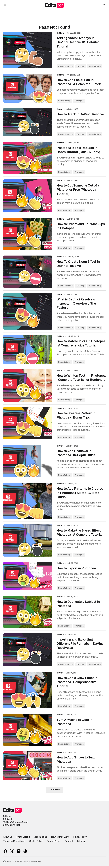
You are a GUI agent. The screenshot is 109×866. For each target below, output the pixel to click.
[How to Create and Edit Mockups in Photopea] (27, 234)
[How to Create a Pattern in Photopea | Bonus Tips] (27, 423)
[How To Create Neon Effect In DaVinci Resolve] (27, 271)
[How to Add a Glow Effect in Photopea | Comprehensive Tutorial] (27, 690)
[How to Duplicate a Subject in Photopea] (27, 612)
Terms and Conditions (14, 841)
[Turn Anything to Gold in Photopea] (27, 730)
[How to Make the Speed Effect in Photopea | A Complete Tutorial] (27, 540)
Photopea (79, 100)
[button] (4, 5)
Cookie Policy (36, 841)
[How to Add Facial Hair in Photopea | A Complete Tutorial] (27, 88)
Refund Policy (53, 841)
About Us (7, 836)
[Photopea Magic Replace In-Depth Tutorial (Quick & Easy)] (27, 158)
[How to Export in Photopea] (27, 576)
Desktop (80, 66)
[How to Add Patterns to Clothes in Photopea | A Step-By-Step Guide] (27, 501)
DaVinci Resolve (65, 66)
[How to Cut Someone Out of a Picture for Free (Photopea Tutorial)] (27, 195)
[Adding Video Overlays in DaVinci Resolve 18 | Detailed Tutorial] (27, 50)
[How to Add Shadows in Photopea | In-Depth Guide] (27, 461)
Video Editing (95, 66)
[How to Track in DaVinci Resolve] (27, 122)
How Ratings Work (60, 836)
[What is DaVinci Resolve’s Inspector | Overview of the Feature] (27, 311)
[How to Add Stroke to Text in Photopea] (27, 765)
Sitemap (81, 841)
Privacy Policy (80, 836)
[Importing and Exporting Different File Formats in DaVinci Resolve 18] (27, 649)
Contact (69, 841)
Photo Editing (64, 100)
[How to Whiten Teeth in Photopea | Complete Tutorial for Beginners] (27, 385)
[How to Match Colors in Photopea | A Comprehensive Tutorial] (27, 349)
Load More (54, 789)
